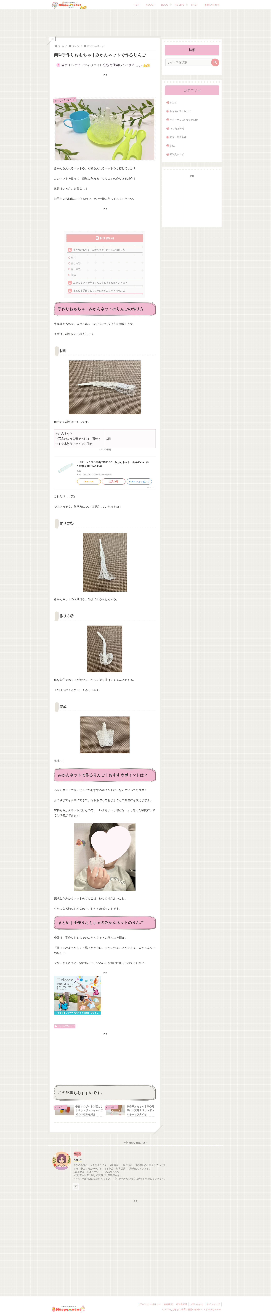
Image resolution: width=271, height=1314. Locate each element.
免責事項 (168, 1304)
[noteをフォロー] (76, 1187)
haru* (78, 1160)
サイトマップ (213, 1304)
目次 (102, 238)
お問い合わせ (196, 1304)
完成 (73, 274)
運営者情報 (181, 1304)
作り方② (75, 269)
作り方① (75, 263)
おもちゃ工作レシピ (66, 1026)
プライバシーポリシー (150, 1304)
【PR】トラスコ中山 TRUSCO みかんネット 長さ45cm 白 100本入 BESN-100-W (114, 464)
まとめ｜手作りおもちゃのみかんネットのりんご (99, 290)
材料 (73, 257)
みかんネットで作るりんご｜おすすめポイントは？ (100, 282)
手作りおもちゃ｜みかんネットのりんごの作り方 (99, 249)
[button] (215, 62)
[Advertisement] (135, 24)
